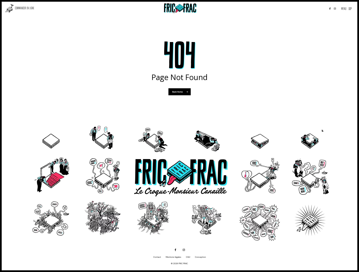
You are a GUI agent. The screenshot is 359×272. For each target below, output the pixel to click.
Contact (157, 257)
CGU (188, 257)
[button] (346, 8)
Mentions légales (173, 257)
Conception (200, 257)
